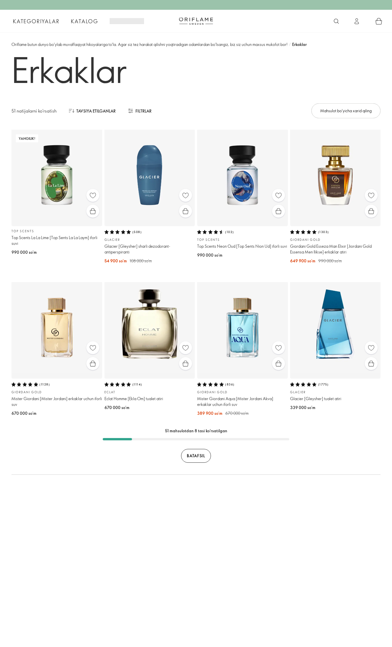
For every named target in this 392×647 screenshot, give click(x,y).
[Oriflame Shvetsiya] (196, 21)
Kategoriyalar (36, 21)
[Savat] (379, 21)
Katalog (84, 21)
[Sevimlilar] (92, 195)
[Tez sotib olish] (92, 211)
